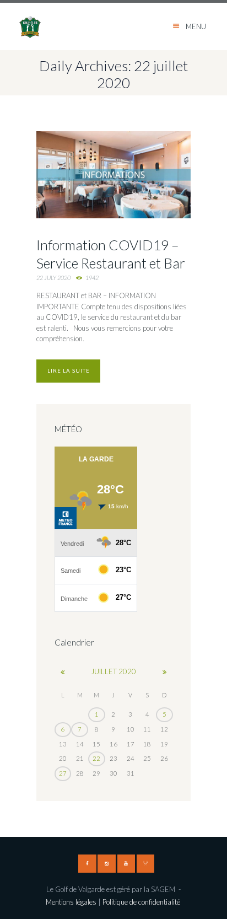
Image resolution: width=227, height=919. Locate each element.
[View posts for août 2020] (164, 672)
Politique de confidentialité (142, 901)
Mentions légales (71, 901)
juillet (113, 671)
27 (63, 773)
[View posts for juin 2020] (63, 672)
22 (96, 758)
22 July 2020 (53, 277)
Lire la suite (68, 370)
